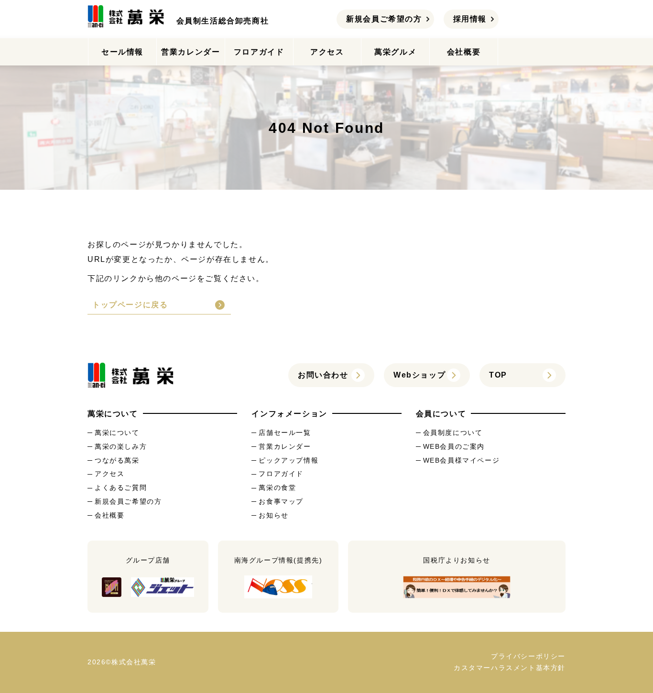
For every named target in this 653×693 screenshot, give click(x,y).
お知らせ (273, 515)
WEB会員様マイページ (461, 460)
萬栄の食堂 (277, 487)
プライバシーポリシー (528, 656)
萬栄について (117, 432)
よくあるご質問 (121, 487)
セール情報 (122, 52)
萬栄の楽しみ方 (121, 446)
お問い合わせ (323, 375)
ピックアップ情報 (288, 460)
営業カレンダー (190, 52)
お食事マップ (281, 501)
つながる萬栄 (117, 460)
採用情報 (470, 19)
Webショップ (419, 375)
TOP (498, 375)
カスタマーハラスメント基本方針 (510, 667)
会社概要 (463, 52)
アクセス (327, 52)
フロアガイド (259, 52)
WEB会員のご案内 (454, 446)
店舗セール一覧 (285, 432)
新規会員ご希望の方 (384, 19)
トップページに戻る (130, 305)
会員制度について (453, 432)
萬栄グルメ (395, 52)
